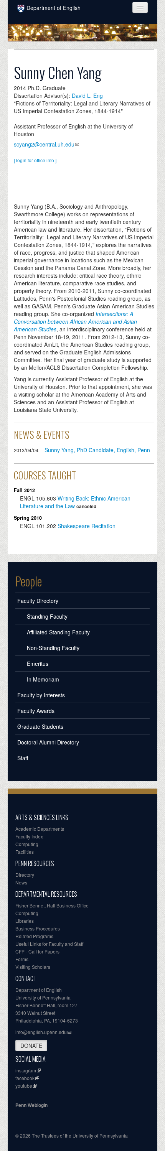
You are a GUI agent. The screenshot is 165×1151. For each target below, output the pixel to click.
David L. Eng (87, 95)
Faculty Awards (35, 711)
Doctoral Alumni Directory (48, 742)
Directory (24, 874)
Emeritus (37, 663)
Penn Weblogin (31, 1105)
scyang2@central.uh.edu (44, 144)
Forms (21, 959)
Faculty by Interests (41, 695)
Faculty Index (29, 836)
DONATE (31, 1045)
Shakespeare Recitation (87, 526)
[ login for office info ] (35, 160)
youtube (23, 1085)
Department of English (53, 8)
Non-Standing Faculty (53, 648)
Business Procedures (37, 928)
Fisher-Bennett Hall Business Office (52, 905)
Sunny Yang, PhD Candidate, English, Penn (97, 450)
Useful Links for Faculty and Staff (49, 943)
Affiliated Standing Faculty (58, 632)
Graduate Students (40, 726)
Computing (26, 844)
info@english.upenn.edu (41, 1032)
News (21, 882)
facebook (25, 1078)
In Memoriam (43, 679)
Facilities (24, 851)
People (28, 581)
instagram (25, 1070)
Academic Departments (39, 828)
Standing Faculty (47, 616)
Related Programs (34, 936)
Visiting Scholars (32, 966)
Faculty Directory (37, 600)
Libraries (24, 920)
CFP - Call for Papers (37, 951)
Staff (22, 758)
